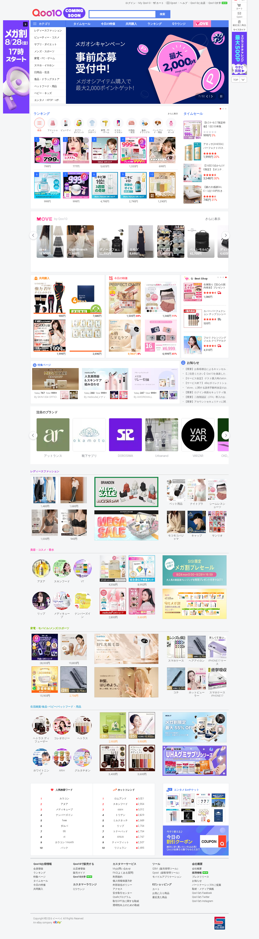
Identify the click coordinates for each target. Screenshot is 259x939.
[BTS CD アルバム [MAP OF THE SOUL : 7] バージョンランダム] (203, 800)
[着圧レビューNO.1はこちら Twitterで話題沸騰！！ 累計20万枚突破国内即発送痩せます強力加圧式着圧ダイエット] (50, 297)
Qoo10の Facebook (202, 893)
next (225, 235)
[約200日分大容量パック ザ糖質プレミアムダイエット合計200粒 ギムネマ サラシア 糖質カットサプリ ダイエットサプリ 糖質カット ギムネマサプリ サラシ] (50, 335)
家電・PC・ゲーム (44, 58)
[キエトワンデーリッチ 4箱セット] (86, 297)
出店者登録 (79, 868)
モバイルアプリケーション (167, 876)
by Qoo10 (60, 219)
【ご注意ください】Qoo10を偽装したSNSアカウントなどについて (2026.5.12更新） (206, 373)
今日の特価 (120, 278)
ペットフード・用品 (45, 86)
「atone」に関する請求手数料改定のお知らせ (206, 387)
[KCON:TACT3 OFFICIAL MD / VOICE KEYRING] (173, 800)
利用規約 (117, 876)
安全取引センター (122, 893)
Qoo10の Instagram (202, 901)
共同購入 (44, 278)
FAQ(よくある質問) (123, 872)
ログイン (130, 3)
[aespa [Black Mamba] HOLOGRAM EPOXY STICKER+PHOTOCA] (188, 800)
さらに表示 (173, 113)
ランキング (42, 114)
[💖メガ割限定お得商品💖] (55, 379)
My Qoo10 (144, 3)
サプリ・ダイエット (45, 44)
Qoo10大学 (214, 3)
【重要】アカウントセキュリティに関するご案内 (206, 401)
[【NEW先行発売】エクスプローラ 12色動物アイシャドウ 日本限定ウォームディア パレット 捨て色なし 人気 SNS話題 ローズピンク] (125, 297)
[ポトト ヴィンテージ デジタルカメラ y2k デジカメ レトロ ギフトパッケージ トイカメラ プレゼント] (161, 335)
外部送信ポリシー (122, 884)
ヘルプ (184, 3)
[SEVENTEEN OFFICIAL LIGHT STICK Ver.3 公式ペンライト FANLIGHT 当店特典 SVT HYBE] (173, 815)
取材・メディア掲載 (203, 889)
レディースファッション (48, 30)
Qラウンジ (79, 889)
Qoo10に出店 (198, 3)
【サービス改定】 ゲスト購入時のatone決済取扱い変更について (206, 378)
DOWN (243, 79)
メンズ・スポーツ (44, 51)
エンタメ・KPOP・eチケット (50, 100)
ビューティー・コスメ (46, 37)
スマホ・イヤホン (44, 65)
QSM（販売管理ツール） (165, 868)
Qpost (173, 3)
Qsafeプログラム (122, 897)
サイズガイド (239, 29)
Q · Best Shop (199, 278)
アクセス (117, 889)
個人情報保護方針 (122, 880)
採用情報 (197, 872)
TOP (235, 79)
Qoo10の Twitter (200, 897)
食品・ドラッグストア (46, 79)
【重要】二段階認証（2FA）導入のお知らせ (206, 397)
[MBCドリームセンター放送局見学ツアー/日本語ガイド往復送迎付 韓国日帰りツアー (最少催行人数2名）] (218, 800)
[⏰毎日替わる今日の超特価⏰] (155, 379)
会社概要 (197, 868)
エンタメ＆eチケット (186, 789)
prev (33, 235)
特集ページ (44, 364)
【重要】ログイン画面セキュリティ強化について (206, 392)
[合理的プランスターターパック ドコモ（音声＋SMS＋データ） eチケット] (218, 815)
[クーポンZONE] (196, 840)
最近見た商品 (159, 897)
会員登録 (38, 868)
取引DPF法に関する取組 (126, 901)
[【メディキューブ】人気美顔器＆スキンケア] (105, 379)
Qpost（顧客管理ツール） (166, 872)
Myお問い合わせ (122, 868)
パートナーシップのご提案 (206, 884)
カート (160, 3)
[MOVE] (202, 23)
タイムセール (193, 114)
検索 (162, 14)
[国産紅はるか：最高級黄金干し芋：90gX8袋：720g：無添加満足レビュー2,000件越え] (86, 328)
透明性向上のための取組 (126, 905)
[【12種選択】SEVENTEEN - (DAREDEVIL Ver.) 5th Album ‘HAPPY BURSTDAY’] (188, 815)
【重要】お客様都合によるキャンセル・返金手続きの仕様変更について (206, 369)
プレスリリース (200, 876)
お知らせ (193, 363)
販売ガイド (79, 872)
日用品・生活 (41, 72)
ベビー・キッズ (43, 93)
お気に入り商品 (160, 893)
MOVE (44, 219)
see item (179, 482)
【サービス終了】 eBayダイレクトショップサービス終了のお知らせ (206, 383)
